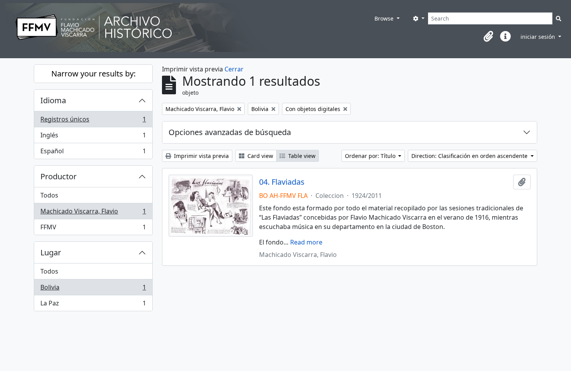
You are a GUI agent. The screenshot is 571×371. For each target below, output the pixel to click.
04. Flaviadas (282, 182)
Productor (58, 176)
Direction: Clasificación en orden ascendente (470, 155)
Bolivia (93, 289)
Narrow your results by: (93, 73)
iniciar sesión (539, 36)
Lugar (50, 252)
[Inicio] (188, 27)
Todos (49, 195)
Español (93, 153)
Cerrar (234, 69)
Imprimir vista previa (200, 155)
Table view (301, 155)
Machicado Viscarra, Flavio (93, 213)
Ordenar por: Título (371, 155)
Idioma (53, 100)
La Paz (93, 305)
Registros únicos (93, 121)
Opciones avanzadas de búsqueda (230, 132)
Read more (306, 242)
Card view (259, 155)
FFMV (93, 229)
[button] (488, 36)
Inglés (93, 137)
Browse (384, 18)
